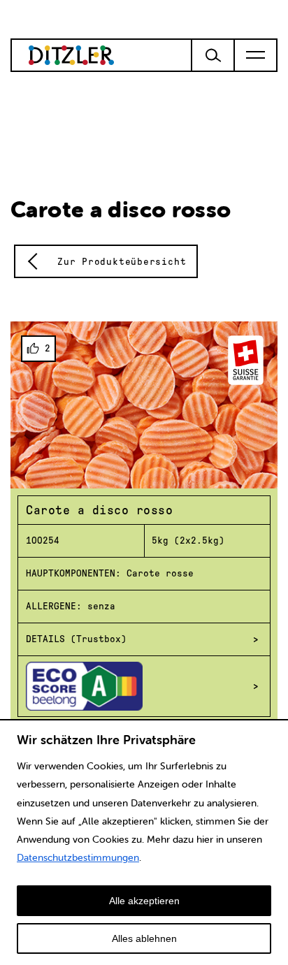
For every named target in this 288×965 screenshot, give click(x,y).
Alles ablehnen (144, 938)
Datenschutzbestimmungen (78, 857)
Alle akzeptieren (144, 900)
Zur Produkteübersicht (121, 261)
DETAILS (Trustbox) (76, 639)
